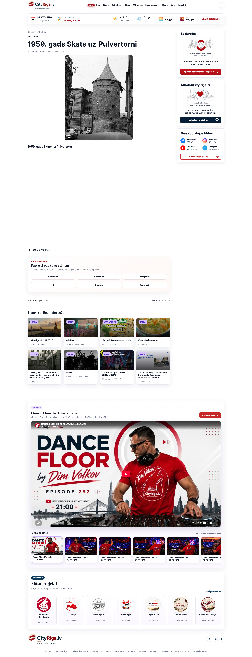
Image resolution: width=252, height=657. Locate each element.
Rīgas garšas (151, 5)
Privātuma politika (180, 651)
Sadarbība (119, 651)
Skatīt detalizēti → (211, 19)
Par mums (106, 651)
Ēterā (98, 5)
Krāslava (70, 340)
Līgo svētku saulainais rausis (116, 340)
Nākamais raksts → (160, 300)
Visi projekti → (213, 591)
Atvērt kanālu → (210, 415)
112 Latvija (137, 5)
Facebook (53, 276)
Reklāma (131, 651)
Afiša (164, 5)
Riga (105, 5)
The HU (69, 372)
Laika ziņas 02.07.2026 (41, 340)
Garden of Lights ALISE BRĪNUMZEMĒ (113, 373)
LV (172, 5)
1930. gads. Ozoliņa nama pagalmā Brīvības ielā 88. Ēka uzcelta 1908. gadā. (44, 375)
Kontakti (182, 5)
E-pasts (99, 285)
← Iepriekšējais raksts (38, 300)
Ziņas (127, 5)
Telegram (144, 276)
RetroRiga (116, 5)
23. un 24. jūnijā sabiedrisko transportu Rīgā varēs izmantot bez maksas (152, 375)
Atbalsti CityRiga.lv (159, 651)
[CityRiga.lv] (45, 639)
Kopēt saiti (144, 285)
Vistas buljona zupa (148, 340)
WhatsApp (98, 276)
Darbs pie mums (199, 651)
